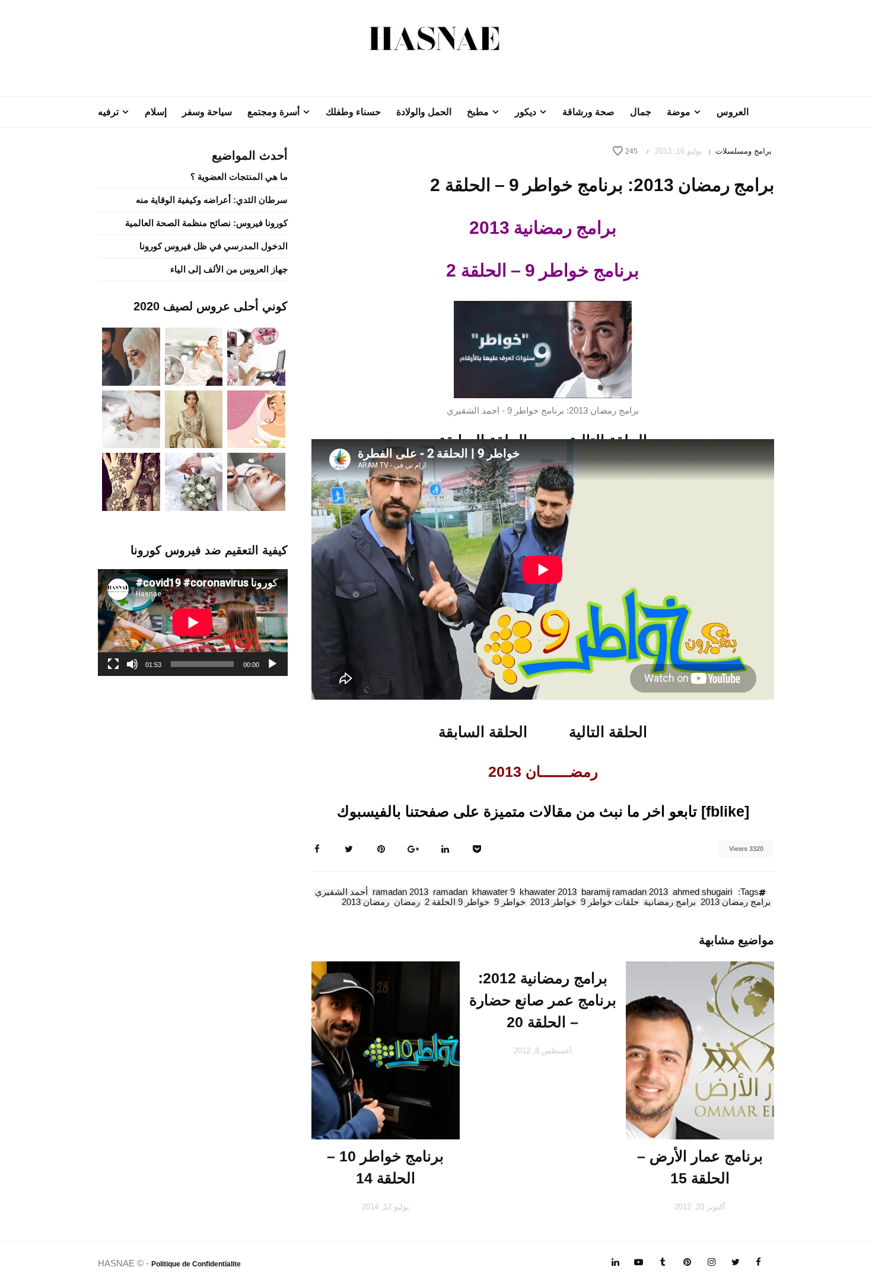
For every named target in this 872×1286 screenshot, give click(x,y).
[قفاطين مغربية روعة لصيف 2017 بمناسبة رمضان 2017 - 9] (194, 418)
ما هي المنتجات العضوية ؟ (239, 177)
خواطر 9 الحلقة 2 (457, 902)
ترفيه (108, 112)
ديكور (525, 112)
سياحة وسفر (207, 112)
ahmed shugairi (702, 892)
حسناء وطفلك (353, 112)
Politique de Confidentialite (196, 1264)
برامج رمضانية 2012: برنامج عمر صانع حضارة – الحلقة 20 (542, 1000)
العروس (733, 112)
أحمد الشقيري (341, 892)
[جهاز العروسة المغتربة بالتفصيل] (194, 356)
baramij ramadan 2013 (624, 892)
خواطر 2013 (553, 902)
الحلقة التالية (608, 731)
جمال (640, 112)
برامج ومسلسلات (743, 151)
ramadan (450, 892)
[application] (193, 622)
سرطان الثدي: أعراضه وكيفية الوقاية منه (212, 200)
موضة (678, 112)
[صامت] (132, 664)
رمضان (407, 902)
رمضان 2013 (365, 902)
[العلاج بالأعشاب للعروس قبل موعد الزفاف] (256, 481)
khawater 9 (493, 892)
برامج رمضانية (670, 902)
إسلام (156, 112)
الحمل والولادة (423, 112)
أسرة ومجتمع (273, 112)
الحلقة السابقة (482, 731)
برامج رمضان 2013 (736, 902)
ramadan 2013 (400, 892)
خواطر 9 (510, 902)
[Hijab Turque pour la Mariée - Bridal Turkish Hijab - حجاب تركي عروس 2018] (131, 356)
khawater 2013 (548, 892)
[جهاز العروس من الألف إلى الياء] (256, 356)
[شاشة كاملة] (113, 664)
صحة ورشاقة (588, 112)
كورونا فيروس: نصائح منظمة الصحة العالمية (206, 223)
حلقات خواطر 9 (610, 902)
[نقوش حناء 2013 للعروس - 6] (131, 481)
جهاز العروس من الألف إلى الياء (229, 269)
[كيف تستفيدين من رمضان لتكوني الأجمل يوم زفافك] (256, 418)
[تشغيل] (272, 664)
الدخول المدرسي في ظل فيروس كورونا (213, 246)
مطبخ (478, 112)
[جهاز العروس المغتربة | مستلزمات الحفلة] (131, 418)
